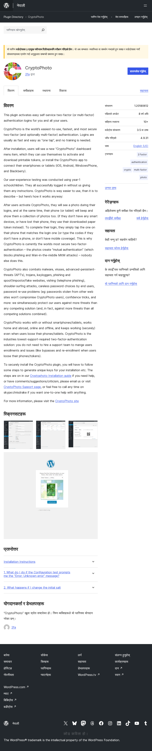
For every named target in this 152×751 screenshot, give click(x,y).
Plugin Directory (13, 16)
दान (119, 668)
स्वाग (119, 675)
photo (143, 177)
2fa (27, 74)
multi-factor (140, 169)
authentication (139, 162)
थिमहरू (45, 661)
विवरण (11, 90)
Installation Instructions (19, 562)
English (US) (140, 145)
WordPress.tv (89, 675)
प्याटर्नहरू (46, 675)
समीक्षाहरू (28, 90)
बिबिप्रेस (10, 700)
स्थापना (46, 90)
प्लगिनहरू (46, 668)
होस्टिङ (8, 668)
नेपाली (15, 723)
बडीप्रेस (10, 707)
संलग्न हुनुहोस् (122, 655)
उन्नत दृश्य (110, 188)
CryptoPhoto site (67, 401)
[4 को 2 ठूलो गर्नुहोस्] (60, 425)
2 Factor (142, 154)
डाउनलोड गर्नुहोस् (138, 71)
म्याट (8, 693)
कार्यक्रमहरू (121, 661)
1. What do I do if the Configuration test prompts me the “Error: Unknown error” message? (37, 574)
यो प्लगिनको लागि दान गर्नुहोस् (121, 283)
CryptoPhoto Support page (22, 387)
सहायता (144, 90)
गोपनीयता (9, 675)
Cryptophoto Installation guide (50, 376)
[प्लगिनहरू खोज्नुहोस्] (43, 30)
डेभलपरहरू (84, 668)
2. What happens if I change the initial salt (32, 587)
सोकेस (44, 655)
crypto (127, 169)
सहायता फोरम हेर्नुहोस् (116, 248)
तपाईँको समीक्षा (113, 218)
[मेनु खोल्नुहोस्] (146, 5)
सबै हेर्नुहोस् (142, 218)
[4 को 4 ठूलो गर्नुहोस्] (93, 457)
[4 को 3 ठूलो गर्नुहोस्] (93, 425)
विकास (63, 90)
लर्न (80, 655)
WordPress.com (16, 687)
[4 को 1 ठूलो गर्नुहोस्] (28, 425)
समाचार (8, 661)
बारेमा (6, 655)
